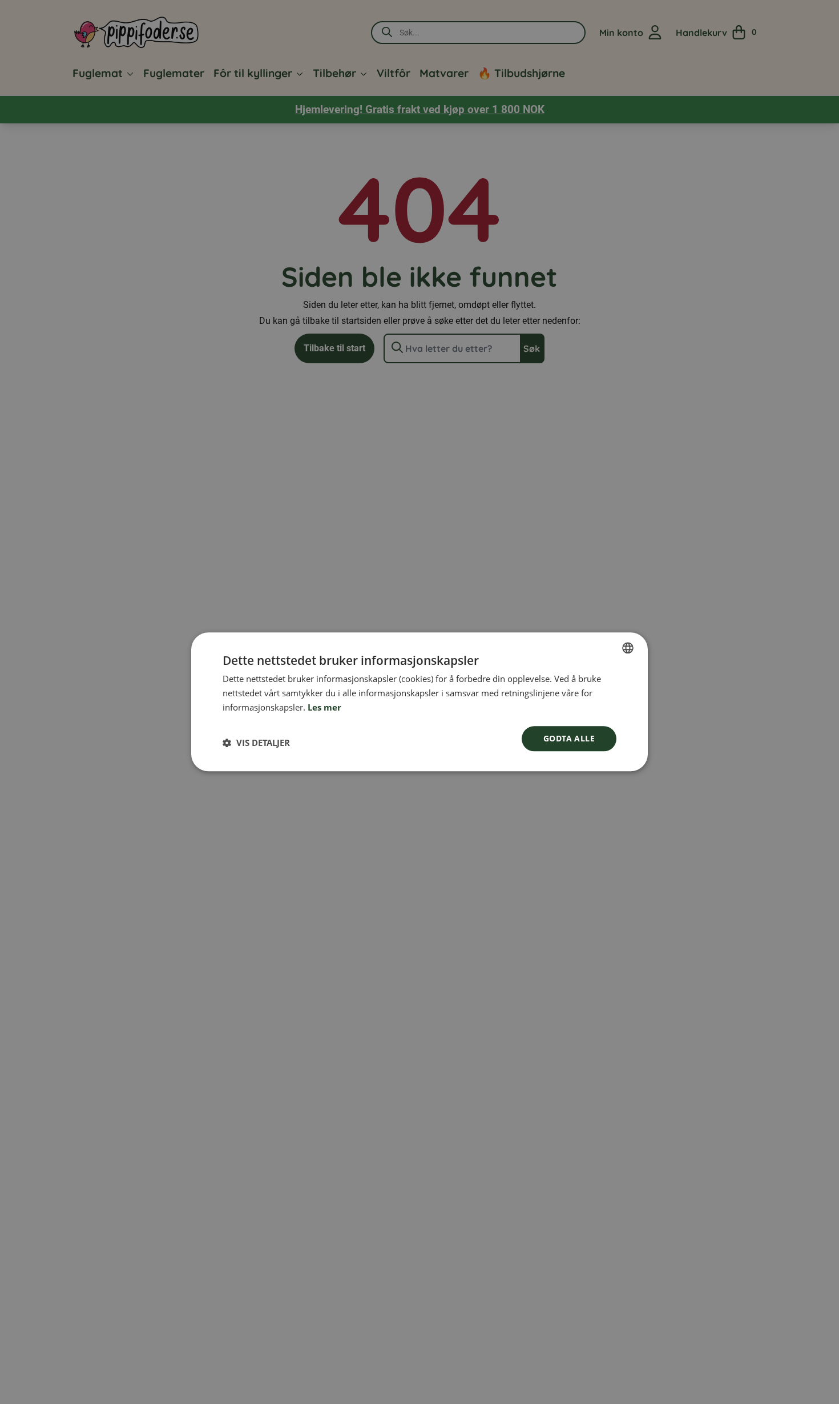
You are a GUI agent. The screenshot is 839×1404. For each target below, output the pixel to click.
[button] (256, 743)
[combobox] (628, 647)
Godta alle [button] (569, 738)
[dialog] (419, 701)
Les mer (324, 707)
